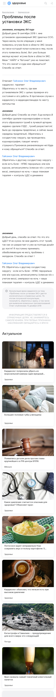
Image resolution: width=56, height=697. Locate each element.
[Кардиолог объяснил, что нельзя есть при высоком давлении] (28, 580)
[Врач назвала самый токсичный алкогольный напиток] (28, 667)
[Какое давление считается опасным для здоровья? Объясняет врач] (28, 492)
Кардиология (23, 12)
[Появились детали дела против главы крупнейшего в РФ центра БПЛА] (28, 449)
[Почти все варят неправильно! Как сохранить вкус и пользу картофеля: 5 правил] (28, 536)
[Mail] (9, 3)
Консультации (8, 12)
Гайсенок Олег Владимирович (29, 80)
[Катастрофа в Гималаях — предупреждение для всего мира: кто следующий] (28, 623)
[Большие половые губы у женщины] (28, 405)
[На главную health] (18, 3)
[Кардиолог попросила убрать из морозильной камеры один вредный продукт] (28, 361)
